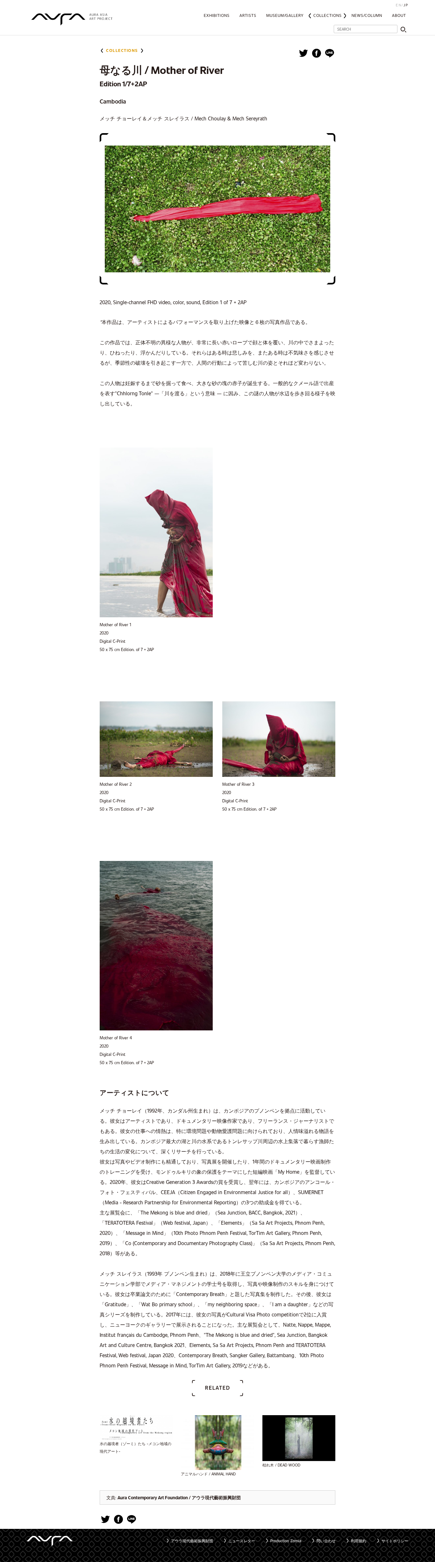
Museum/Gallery (284, 15)
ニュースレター (241, 1540)
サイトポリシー (395, 1540)
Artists (247, 15)
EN (398, 5)
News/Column (367, 15)
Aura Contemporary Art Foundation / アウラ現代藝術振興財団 (179, 1497)
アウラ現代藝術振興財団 (192, 1540)
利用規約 (358, 1540)
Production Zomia (285, 1540)
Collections (327, 15)
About (399, 15)
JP (405, 5)
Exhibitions (217, 15)
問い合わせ (326, 1540)
